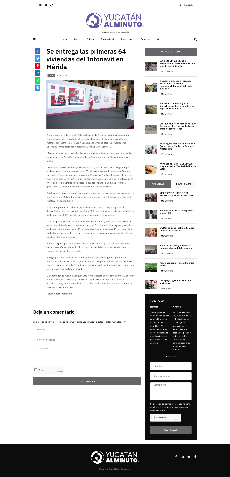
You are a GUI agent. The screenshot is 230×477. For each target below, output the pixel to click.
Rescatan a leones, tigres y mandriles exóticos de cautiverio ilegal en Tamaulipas (177, 106)
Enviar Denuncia (171, 430)
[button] (166, 356)
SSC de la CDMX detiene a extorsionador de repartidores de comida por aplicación (177, 63)
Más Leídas (158, 184)
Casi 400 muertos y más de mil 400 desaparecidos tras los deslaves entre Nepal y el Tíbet (178, 126)
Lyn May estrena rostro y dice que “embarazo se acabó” (177, 229)
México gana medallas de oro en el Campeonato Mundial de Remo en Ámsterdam (178, 146)
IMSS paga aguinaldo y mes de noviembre (175, 282)
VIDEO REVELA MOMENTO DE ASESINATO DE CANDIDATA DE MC (177, 194)
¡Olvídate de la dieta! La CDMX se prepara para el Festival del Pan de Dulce (178, 166)
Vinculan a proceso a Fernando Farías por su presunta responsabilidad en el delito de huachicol (176, 84)
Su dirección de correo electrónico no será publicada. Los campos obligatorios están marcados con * (170, 407)
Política (90, 39)
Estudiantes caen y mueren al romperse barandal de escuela (176, 247)
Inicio (64, 39)
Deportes (145, 39)
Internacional (107, 39)
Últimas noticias (171, 51)
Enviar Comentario (87, 381)
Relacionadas (184, 184)
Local (76, 39)
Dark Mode (188, 5)
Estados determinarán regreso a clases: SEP (177, 212)
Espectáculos (127, 39)
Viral (159, 39)
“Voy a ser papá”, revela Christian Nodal (177, 264)
